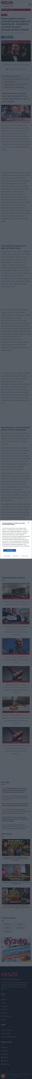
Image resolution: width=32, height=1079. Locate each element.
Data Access (16, 555)
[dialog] (16, 539)
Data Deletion (7, 555)
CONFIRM (10, 550)
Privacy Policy (24, 555)
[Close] (28, 523)
